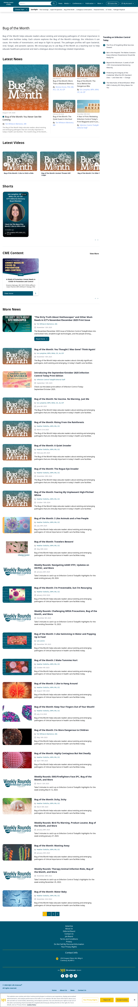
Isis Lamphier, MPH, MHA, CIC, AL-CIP (50, 353)
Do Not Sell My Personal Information (69, 944)
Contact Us (69, 934)
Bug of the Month (69, 10)
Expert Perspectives (56, 10)
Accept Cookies (122, 1000)
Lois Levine (41, 641)
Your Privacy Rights (69, 947)
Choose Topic (19, 9)
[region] (69, 1000)
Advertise (69, 926)
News (60, 3)
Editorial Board (69, 931)
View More (94, 253)
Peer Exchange (44, 10)
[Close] (134, 1000)
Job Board (69, 936)
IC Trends (109, 10)
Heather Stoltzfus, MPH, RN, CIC (48, 426)
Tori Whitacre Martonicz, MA (47, 324)
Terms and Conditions (69, 939)
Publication (89, 3)
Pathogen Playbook (119, 10)
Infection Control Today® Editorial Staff (51, 380)
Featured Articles (99, 10)
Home (54, 990)
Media (66, 3)
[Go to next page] (58, 914)
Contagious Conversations (84, 10)
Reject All (107, 1000)
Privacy (69, 941)
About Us (69, 928)
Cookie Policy (31, 1005)
